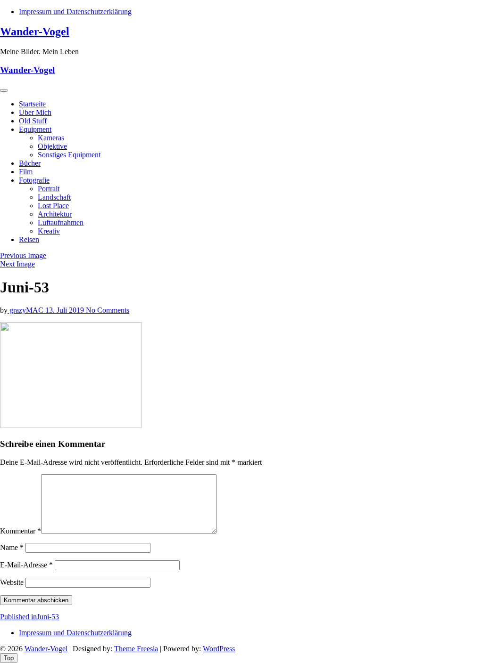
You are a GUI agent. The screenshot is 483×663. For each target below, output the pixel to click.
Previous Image (23, 255)
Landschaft (54, 197)
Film (26, 172)
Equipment (35, 129)
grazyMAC (26, 310)
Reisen (29, 239)
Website (12, 582)
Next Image (17, 264)
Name (12, 547)
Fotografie (34, 180)
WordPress (219, 649)
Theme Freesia (136, 649)
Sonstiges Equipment (69, 155)
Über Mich (35, 112)
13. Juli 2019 (65, 310)
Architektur (55, 214)
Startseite (32, 104)
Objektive (52, 146)
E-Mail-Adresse (26, 565)
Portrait (48, 189)
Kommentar (20, 531)
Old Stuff (33, 121)
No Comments (107, 310)
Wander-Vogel (34, 31)
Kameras (51, 138)
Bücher (30, 163)
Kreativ (49, 231)
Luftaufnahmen (60, 222)
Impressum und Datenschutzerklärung (75, 12)
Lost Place (53, 206)
